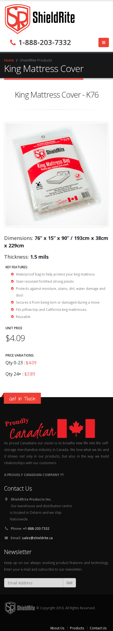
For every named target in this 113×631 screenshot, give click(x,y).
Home (9, 60)
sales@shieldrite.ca (37, 538)
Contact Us (98, 628)
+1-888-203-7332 (36, 528)
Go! (69, 582)
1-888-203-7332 (43, 42)
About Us (57, 628)
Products (77, 628)
